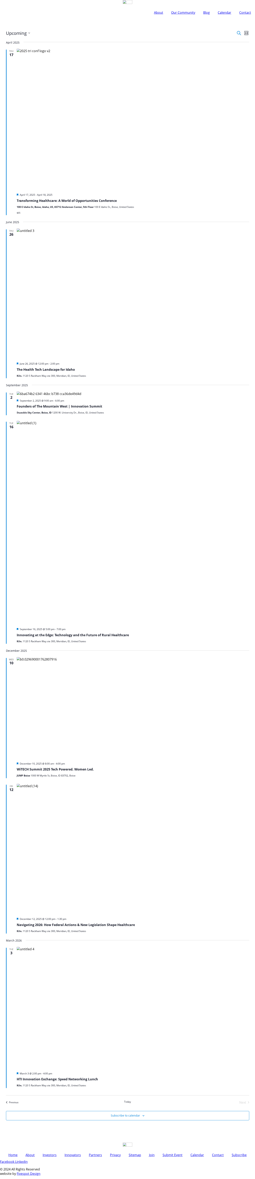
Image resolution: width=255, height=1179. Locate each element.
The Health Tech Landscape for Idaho (46, 369)
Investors (50, 1155)
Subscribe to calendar (125, 1115)
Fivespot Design (28, 1173)
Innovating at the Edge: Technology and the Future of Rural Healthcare (73, 635)
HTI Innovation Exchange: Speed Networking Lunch (57, 1079)
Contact (245, 12)
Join (152, 1155)
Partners (95, 1155)
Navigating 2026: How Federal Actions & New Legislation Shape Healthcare (76, 925)
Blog (206, 12)
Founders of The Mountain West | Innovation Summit (59, 406)
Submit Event (172, 1155)
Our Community (183, 12)
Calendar (224, 12)
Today (127, 1101)
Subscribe (239, 1155)
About (158, 12)
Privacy (115, 1155)
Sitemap (135, 1155)
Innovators (73, 1155)
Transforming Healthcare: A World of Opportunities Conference (67, 200)
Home (13, 1155)
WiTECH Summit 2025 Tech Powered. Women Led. (55, 769)
